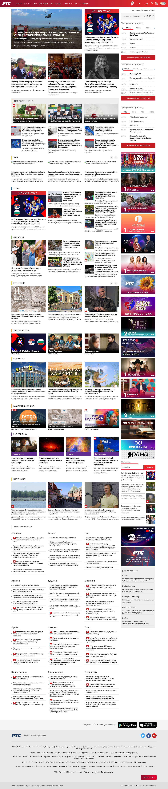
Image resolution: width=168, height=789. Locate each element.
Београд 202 (74, 766)
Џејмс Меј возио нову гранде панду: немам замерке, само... (101, 691)
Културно (19, 283)
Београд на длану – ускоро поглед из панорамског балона (106, 243)
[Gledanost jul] (138, 284)
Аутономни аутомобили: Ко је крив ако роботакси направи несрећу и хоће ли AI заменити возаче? (100, 512)
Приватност (16, 785)
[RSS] (156, 3)
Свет (87, 533)
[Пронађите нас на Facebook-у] (148, 735)
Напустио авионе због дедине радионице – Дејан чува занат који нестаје (28, 704)
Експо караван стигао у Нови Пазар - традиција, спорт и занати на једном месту (101, 618)
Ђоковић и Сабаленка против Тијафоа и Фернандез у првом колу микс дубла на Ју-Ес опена (101, 640)
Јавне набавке (83, 772)
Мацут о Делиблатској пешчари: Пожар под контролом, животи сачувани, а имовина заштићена (28, 563)
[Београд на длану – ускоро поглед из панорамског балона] (89, 244)
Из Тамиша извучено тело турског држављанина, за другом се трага (25, 602)
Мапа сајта (149, 777)
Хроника (15, 580)
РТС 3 (41, 762)
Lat (139, 3)
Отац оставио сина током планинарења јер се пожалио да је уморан (28, 684)
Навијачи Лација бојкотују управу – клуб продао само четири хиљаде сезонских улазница (106, 223)
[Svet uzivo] (138, 243)
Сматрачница (141, 747)
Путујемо (67, 757)
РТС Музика (127, 762)
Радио (58, 3)
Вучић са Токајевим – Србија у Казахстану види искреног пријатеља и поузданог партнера (28, 547)
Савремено (20, 434)
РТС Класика (93, 762)
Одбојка (65, 752)
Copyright (26, 785)
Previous (122, 28)
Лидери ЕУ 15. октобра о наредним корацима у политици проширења (104, 129)
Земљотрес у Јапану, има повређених (99, 567)
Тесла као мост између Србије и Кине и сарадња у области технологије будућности (106, 461)
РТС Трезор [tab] (137, 69)
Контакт (62, 772)
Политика (16, 533)
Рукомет (74, 752)
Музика (47, 757)
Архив (84, 768)
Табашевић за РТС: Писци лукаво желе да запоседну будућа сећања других (101, 315)
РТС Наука (60, 762)
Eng (146, 3)
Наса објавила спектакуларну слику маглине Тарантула (75, 460)
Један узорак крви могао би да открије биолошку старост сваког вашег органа (100, 118)
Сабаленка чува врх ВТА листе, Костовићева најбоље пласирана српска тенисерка (100, 648)
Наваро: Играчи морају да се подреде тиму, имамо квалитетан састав (72, 212)
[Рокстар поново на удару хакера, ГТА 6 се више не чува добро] (24, 446)
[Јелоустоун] (138, 367)
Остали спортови (117, 752)
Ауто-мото (104, 752)
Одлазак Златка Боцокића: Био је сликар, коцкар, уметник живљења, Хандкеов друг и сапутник (65, 174)
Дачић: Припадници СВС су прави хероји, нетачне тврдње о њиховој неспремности (65, 594)
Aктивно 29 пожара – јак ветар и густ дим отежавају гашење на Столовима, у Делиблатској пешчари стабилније (46, 33)
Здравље (90, 757)
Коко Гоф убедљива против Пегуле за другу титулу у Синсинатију (101, 655)
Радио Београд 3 (60, 766)
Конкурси (95, 772)
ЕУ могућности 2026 (84, 748)
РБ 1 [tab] (125, 112)
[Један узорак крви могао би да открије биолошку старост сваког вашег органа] (101, 113)
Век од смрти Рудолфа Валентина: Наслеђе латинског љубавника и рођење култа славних (64, 702)
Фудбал (15, 627)
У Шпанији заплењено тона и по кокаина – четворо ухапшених (101, 562)
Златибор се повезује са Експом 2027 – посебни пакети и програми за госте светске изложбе (100, 391)
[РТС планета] (132, 3)
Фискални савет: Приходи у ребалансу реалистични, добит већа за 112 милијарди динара (70, 129)
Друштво (52, 580)
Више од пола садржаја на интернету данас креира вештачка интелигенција (100, 697)
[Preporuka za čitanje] (138, 429)
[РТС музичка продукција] (138, 536)
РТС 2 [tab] (138, 28)
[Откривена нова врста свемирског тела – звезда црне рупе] (51, 446)
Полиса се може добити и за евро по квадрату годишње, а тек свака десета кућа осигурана (28, 118)
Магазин (43, 3)
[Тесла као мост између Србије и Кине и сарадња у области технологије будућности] (106, 446)
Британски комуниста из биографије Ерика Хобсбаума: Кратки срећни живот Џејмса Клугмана (28, 174)
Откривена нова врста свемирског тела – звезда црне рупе (50, 460)
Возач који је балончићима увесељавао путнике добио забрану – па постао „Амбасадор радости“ (27, 690)
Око (15, 157)
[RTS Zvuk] (138, 347)
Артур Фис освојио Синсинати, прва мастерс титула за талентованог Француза (101, 661)
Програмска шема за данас (138, 57)
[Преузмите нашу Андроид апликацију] (127, 725)
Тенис (88, 627)
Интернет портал (107, 772)
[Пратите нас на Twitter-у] (143, 735)
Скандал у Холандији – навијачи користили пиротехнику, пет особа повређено (26, 662)
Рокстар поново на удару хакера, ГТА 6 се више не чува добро (22, 460)
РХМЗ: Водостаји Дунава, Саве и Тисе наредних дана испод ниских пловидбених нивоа (65, 607)
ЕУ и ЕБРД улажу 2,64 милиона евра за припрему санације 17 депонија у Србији (101, 587)
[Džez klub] (138, 326)
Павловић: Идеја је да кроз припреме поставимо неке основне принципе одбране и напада (65, 646)
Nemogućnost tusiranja (131, 597)
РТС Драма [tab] (128, 69)
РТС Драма (70, 762)
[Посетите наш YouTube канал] (154, 735)
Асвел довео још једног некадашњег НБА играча (64, 639)
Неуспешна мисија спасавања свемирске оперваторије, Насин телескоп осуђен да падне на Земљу (101, 704)
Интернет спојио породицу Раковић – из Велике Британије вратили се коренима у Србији (72, 262)
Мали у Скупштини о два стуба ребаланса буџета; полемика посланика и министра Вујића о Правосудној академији (62, 85)
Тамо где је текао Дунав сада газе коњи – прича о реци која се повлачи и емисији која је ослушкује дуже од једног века (28, 512)
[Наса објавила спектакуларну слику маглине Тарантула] (78, 446)
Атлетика (93, 752)
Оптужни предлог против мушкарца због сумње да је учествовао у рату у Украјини (28, 596)
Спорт (27, 3)
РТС (76, 3)
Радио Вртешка (134, 766)
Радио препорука (23, 406)
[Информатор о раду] (138, 556)
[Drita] (138, 408)
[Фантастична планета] (138, 203)
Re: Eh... (125, 618)
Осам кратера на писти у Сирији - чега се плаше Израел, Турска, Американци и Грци (101, 555)
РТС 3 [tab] (148, 28)
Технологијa (91, 672)
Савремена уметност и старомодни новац (64, 314)
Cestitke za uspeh (128, 607)
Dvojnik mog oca (128, 586)
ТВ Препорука (21, 330)
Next (154, 28)
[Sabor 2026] (138, 306)
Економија (90, 580)
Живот (25, 757)
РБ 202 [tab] (151, 112)
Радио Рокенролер (104, 766)
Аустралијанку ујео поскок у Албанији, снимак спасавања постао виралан (71, 244)
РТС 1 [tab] (128, 28)
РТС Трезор (115, 762)
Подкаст (151, 747)
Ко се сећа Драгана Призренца (61, 425)
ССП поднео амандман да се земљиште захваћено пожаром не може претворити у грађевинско (28, 571)
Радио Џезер (148, 766)
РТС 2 (34, 762)
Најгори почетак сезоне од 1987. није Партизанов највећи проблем (64, 119)
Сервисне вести (127, 747)
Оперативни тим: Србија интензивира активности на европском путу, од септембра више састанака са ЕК (33, 142)
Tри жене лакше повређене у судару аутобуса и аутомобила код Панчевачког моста (28, 609)
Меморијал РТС (132, 752)
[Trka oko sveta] (138, 162)
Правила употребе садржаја (42, 785)
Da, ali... (125, 575)
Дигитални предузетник (132, 757)
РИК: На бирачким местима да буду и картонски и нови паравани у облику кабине (33, 129)
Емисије (68, 3)
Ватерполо (83, 752)
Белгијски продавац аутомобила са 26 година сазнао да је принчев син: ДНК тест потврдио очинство (63, 710)
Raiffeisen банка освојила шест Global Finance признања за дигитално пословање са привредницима (28, 391)
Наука (108, 757)
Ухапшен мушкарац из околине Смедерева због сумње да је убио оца (28, 590)
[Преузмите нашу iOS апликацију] (148, 725)
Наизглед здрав (87, 758)
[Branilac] (138, 182)
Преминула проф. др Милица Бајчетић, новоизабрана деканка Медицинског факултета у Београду (101, 84)
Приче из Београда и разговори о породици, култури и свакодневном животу (26, 423)
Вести (19, 3)
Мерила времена (91, 747)
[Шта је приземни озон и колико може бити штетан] (89, 256)
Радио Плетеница (88, 766)
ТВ (51, 3)
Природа (117, 757)
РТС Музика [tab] (147, 69)
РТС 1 (28, 762)
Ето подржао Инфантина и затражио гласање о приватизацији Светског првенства (106, 195)
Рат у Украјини (105, 747)
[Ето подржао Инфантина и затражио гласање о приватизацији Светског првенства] (89, 195)
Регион (51, 533)
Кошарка (52, 627)
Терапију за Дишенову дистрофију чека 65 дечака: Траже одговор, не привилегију (65, 600)
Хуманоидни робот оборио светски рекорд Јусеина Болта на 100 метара (100, 685)
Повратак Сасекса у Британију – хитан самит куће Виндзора (26, 269)
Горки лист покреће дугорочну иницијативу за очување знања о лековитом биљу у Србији (65, 391)
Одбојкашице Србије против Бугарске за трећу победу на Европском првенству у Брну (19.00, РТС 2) (102, 40)
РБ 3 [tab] (142, 112)
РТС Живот (81, 762)
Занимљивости (19, 672)
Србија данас (48, 747)
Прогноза (127, 16)
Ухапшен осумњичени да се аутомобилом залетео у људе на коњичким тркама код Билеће (65, 557)
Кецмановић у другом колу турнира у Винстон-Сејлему (101, 633)
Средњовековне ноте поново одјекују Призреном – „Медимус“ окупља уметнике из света (27, 316)
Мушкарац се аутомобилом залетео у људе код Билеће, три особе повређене (64, 564)
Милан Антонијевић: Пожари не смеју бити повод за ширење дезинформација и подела (65, 615)
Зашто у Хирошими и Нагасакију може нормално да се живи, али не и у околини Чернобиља (63, 512)
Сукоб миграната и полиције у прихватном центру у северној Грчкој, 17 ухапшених (65, 551)
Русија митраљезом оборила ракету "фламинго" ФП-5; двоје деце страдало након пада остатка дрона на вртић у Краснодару (70, 143)
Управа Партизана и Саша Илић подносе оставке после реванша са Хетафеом (72, 196)
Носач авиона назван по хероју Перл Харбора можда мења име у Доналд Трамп (28, 697)
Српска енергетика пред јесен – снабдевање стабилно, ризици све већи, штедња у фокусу (100, 611)
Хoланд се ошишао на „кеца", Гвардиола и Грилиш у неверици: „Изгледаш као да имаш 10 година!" (62, 684)
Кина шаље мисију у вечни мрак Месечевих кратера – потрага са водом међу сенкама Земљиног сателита (106, 268)
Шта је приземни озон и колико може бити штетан (105, 254)
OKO (35, 3)
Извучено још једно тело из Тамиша (26, 585)
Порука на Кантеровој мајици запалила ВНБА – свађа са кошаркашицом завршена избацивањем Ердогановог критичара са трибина (65, 661)
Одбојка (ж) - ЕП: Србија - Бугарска (25, 351)
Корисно (18, 358)
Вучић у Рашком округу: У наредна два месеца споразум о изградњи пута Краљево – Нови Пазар (26, 84)
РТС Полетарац (140, 762)
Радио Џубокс (120, 766)
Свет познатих (55, 672)
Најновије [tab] (125, 462)
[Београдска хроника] (138, 264)
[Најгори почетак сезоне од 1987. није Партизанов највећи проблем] (65, 113)
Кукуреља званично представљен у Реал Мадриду (28, 649)
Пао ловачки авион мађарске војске (63, 538)
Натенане (19, 479)
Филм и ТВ (100, 757)
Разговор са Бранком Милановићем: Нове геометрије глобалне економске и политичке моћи (101, 174)
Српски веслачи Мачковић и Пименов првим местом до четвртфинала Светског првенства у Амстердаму (107, 209)
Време (116, 747)
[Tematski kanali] (138, 449)
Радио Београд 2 (44, 766)
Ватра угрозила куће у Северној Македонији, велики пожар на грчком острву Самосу (63, 544)
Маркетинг (71, 772)
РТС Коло (104, 762)
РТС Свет (49, 762)
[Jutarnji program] (138, 223)
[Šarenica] (138, 388)
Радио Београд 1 (28, 766)
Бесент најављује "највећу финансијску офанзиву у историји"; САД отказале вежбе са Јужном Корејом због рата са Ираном (107, 143)
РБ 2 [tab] (134, 112)
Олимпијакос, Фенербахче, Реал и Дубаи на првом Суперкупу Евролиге (63, 653)
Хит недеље (89, 426)
